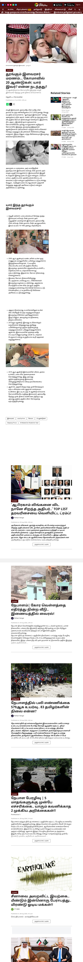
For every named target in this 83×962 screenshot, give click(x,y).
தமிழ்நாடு (38, 9)
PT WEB (17, 909)
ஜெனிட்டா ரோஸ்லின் (14, 97)
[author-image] (12, 518)
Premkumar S (15, 815)
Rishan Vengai (19, 518)
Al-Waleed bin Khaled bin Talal (29, 423)
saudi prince (21, 418)
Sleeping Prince (12, 423)
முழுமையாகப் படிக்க (42, 544)
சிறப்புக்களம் (22, 9)
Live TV (43, 5)
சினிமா (71, 9)
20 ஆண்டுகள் (41, 418)
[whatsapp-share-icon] (7, 105)
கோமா (30, 418)
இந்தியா (48, 9)
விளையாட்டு (60, 9)
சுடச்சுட (11, 9)
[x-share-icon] (10, 105)
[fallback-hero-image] (56, 100)
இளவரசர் (10, 418)
